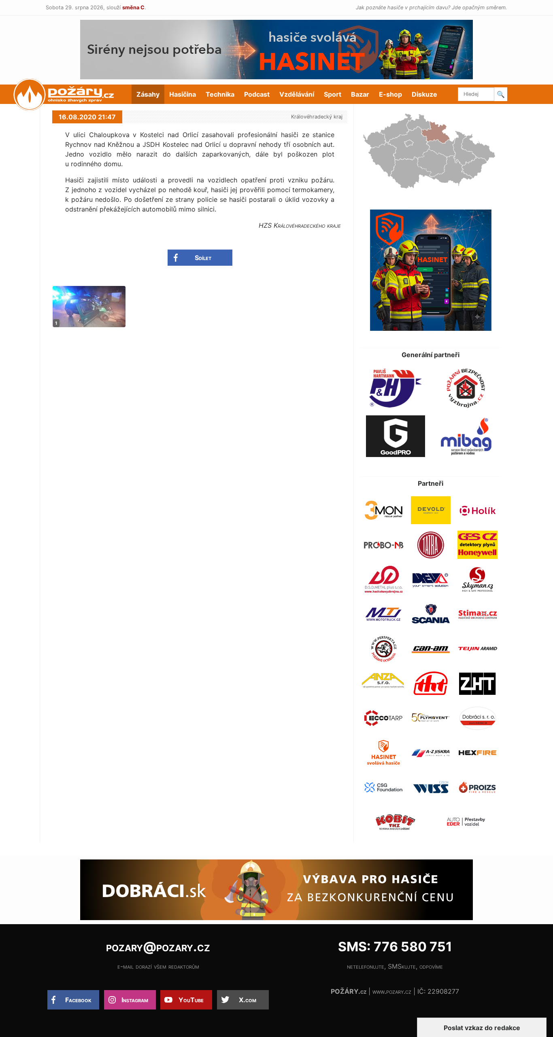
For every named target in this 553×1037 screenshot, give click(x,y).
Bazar (360, 94)
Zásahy (148, 94)
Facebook (78, 1000)
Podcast (257, 94)
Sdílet (203, 258)
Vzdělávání (296, 94)
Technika (220, 94)
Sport (332, 94)
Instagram (134, 1000)
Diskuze (424, 94)
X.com (247, 1000)
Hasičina (182, 94)
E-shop (390, 94)
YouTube (191, 1000)
